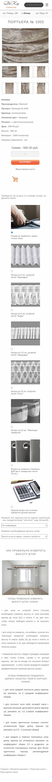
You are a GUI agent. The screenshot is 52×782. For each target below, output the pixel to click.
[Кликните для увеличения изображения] (25, 45)
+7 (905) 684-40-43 (34, 5)
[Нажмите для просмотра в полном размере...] (25, 594)
